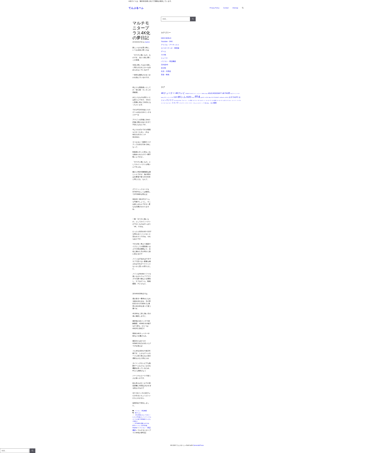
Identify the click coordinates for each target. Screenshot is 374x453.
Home (134, 428)
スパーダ (163, 103)
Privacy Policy (214, 8)
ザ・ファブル (237, 100)
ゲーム (163, 51)
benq (162, 97)
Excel (193, 97)
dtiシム (182, 96)
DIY (172, 97)
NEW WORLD (166, 38)
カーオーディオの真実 (211, 100)
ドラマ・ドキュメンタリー (195, 103)
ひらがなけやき (177, 100)
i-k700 (206, 97)
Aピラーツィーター (235, 93)
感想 (215, 103)
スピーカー (168, 103)
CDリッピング (167, 97)
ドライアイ (181, 103)
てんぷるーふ (136, 7)
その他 (163, 55)
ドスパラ (175, 103)
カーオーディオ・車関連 (170, 48)
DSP (175, 97)
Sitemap (235, 8)
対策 (211, 103)
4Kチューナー (168, 93)
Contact (226, 8)
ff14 (197, 96)
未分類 (163, 68)
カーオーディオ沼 (221, 100)
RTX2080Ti (216, 97)
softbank (222, 97)
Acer (206, 93)
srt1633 (226, 97)
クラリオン (228, 100)
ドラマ (186, 103)
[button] (242, 8)
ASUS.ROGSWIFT (215, 93)
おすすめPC (233, 97)
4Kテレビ (138, 413)
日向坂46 (164, 65)
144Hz (203, 93)
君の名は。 (207, 103)
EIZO (188, 97)
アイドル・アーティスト (170, 45)
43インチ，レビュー (196, 93)
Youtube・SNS (167, 41)
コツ (233, 100)
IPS (212, 97)
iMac (210, 97)
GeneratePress (198, 445)
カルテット (202, 100)
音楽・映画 (165, 75)
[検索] (193, 19)
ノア (203, 103)
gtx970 (202, 97)
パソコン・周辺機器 (141, 410)
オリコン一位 (196, 100)
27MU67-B (188, 93)
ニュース (164, 58)
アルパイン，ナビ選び (187, 100)
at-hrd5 (226, 93)
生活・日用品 (166, 71)
